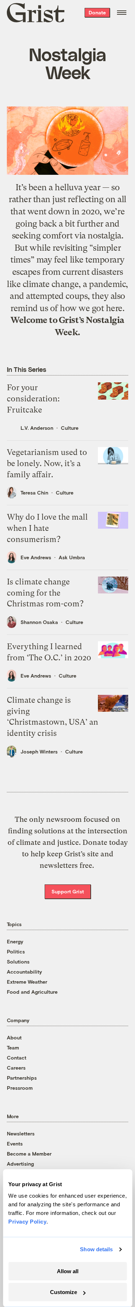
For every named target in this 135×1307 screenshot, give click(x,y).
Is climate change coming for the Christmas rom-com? (45, 593)
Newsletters (21, 1133)
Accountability (24, 972)
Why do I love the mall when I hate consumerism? (47, 528)
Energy (15, 941)
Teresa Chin (34, 492)
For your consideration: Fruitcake (33, 398)
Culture (69, 428)
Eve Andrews (36, 557)
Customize (63, 1292)
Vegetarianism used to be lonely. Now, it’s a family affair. (47, 463)
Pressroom (20, 1088)
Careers (16, 1068)
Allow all (67, 1271)
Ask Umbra (72, 557)
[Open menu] (121, 13)
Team (13, 1047)
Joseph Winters (39, 751)
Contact (16, 1058)
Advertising (20, 1164)
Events (15, 1143)
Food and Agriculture (32, 992)
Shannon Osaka (39, 622)
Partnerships (22, 1078)
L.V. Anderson (37, 428)
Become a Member (29, 1154)
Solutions (18, 961)
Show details (96, 1249)
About (14, 1037)
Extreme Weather (27, 982)
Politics (16, 951)
